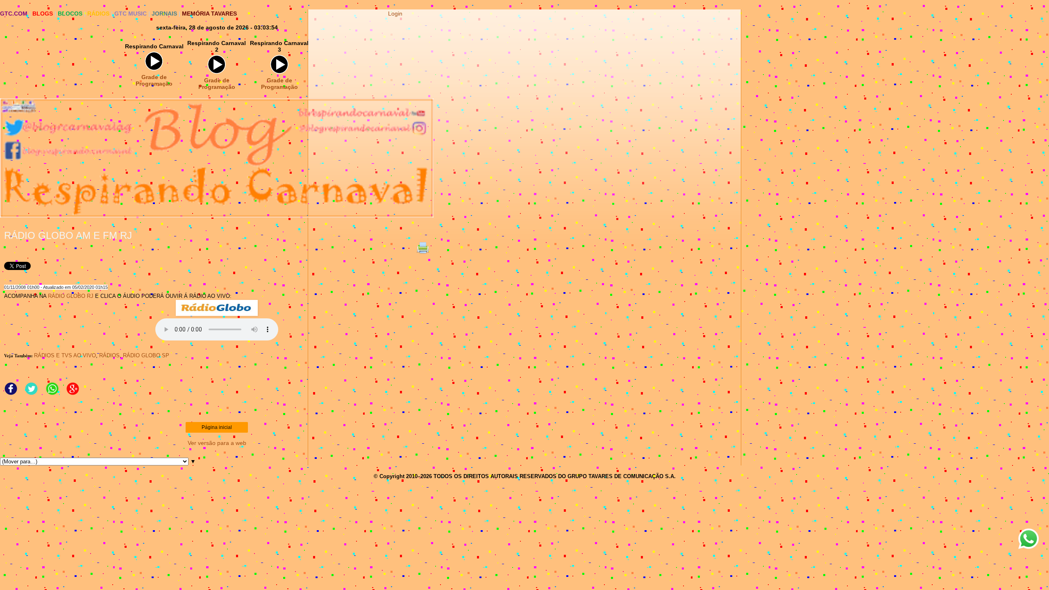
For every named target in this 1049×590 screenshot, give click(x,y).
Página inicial (217, 427)
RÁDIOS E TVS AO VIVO (65, 355)
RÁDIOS (109, 355)
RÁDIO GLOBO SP (146, 355)
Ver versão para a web (217, 443)
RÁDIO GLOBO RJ (70, 296)
